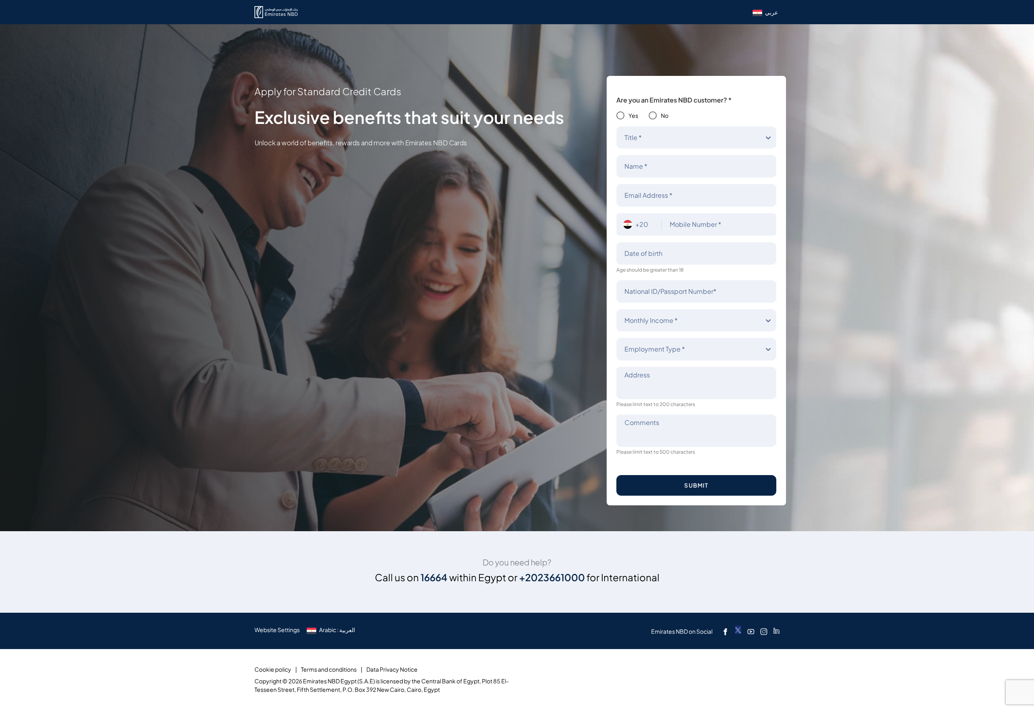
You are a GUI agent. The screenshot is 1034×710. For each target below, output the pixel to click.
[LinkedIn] (776, 631)
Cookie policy (272, 669)
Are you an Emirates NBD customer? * (673, 100)
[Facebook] (725, 631)
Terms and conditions (329, 669)
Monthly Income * (651, 320)
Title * (633, 138)
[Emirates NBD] (276, 12)
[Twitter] (738, 631)
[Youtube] (751, 631)
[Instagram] (764, 631)
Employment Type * (654, 349)
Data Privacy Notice (392, 669)
